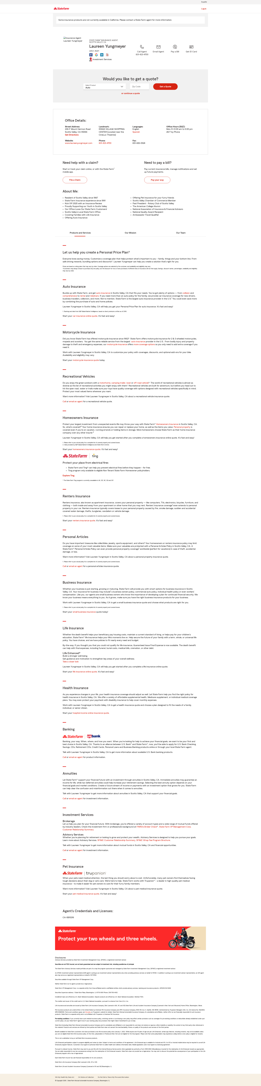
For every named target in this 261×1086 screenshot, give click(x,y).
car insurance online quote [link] (85, 316)
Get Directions (72, 135)
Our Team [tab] (181, 233)
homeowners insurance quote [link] (86, 449)
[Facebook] (91, 54)
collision (186, 293)
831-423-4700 (105, 143)
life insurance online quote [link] (85, 672)
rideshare (94, 296)
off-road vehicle (141, 383)
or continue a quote (130, 93)
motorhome (104, 383)
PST (182, 127)
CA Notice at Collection (86, 1077)
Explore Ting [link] (68, 475)
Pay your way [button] (157, 180)
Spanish (136, 132)
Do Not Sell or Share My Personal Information (113, 1077)
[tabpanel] (130, 132)
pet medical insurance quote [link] (86, 894)
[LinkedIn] (101, 54)
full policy (88, 1012)
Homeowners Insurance (167, 424)
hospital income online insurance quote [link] (91, 713)
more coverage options (144, 344)
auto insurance (103, 293)
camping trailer (118, 383)
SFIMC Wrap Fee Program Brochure (153, 840)
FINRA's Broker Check (147, 827)
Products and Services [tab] (80, 233)
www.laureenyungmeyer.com (78, 143)
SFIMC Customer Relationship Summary (116, 840)
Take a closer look (71, 662)
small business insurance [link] (84, 612)
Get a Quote (165, 86)
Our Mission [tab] (130, 233)
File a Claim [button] (74, 180)
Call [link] (64, 401)
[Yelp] (107, 54)
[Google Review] (96, 54)
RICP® (97, 51)
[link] (158, 53)
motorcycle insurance (117, 344)
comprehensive (70, 296)
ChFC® (91, 51)
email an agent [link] (76, 401)
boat (129, 383)
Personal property (182, 427)
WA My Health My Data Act (64, 1077)
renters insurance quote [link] (84, 520)
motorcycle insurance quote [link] (86, 360)
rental (82, 296)
